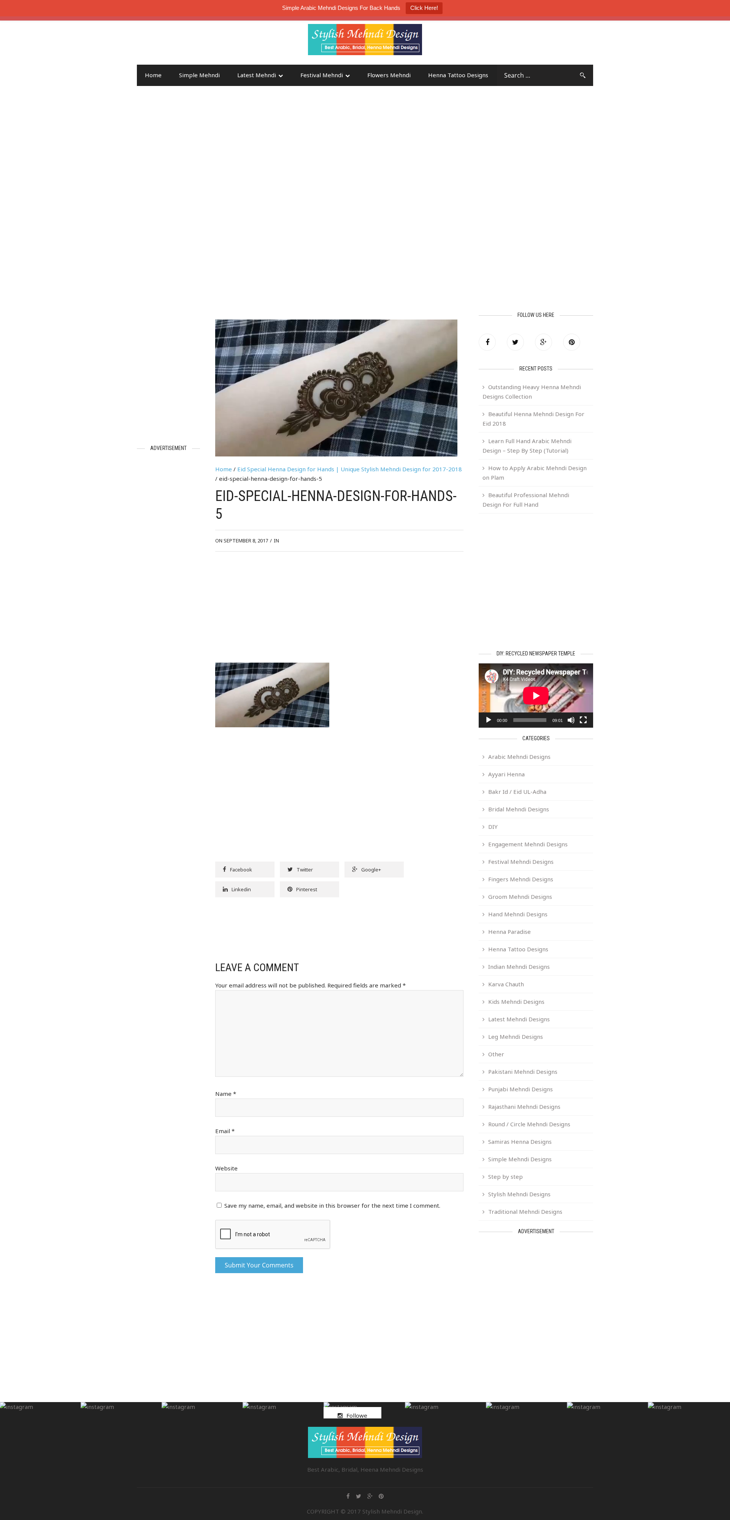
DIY (493, 826)
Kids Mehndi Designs (516, 1001)
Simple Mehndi (199, 75)
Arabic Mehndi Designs (519, 756)
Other (496, 1054)
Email (225, 1131)
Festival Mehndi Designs (521, 861)
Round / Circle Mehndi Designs (529, 1124)
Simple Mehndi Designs (520, 1159)
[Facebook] (487, 342)
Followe (356, 1415)
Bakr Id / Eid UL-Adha (517, 791)
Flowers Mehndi (389, 75)
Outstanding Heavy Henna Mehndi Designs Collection (531, 391)
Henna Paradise (509, 931)
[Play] (488, 720)
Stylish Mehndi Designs (519, 1194)
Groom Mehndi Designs (520, 896)
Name (225, 1093)
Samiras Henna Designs (520, 1141)
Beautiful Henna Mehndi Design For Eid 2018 (533, 418)
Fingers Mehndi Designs (520, 879)
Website (226, 1168)
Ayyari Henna (506, 774)
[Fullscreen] (583, 720)
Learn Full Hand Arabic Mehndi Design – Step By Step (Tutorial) (526, 445)
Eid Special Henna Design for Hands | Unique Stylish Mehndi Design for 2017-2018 (349, 469)
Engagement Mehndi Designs (528, 844)
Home (153, 75)
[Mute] (571, 720)
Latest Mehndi (256, 75)
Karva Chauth (506, 984)
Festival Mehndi (321, 75)
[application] (536, 695)
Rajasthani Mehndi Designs (524, 1106)
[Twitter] (515, 342)
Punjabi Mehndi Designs (520, 1089)
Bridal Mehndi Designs (518, 809)
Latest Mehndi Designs (519, 1019)
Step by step (505, 1176)
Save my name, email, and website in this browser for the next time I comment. (332, 1205)
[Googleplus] (543, 342)
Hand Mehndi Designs (518, 914)
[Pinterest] (571, 342)
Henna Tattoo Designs (458, 75)
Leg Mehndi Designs (515, 1036)
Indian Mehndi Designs (519, 966)
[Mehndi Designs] (365, 33)
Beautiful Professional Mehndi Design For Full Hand (525, 499)
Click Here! (424, 8)
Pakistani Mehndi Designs (522, 1071)
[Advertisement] (198, 43)
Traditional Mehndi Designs (525, 1211)
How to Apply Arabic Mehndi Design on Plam (534, 472)
